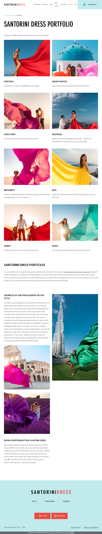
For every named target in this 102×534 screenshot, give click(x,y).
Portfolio (71, 4)
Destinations (37, 4)
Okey (72, 533)
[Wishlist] (84, 4)
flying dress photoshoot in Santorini (77, 272)
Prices (51, 4)
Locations (44, 4)
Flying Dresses (56, 4)
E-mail (44, 516)
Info (76, 4)
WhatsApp (61, 516)
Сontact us (92, 4)
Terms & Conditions (91, 527)
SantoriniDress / (9, 15)
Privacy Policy (75, 527)
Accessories (63, 4)
